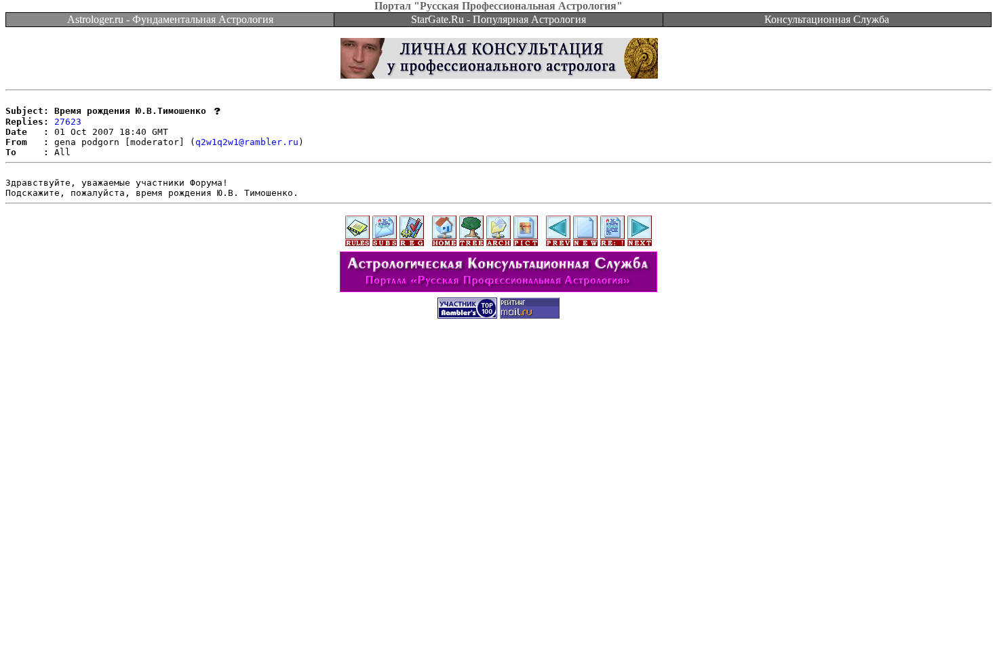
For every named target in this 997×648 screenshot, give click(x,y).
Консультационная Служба (826, 19)
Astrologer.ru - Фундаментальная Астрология (170, 19)
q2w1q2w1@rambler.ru (246, 142)
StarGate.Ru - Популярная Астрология (498, 19)
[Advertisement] (498, 358)
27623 (67, 122)
